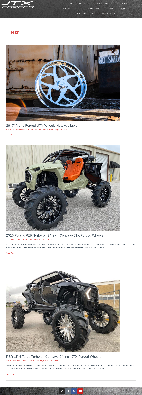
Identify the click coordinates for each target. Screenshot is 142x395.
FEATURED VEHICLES (110, 14)
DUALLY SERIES (111, 4)
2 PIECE (97, 4)
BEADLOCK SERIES (93, 9)
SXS (7, 130)
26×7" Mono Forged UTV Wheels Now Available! (42, 125)
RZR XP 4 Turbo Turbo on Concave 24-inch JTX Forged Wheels (53, 356)
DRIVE (124, 4)
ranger (56, 130)
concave (31, 361)
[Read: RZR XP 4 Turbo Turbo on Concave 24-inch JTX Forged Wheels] (63, 307)
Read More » (11, 134)
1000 (32, 130)
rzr (61, 130)
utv (67, 130)
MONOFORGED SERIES (72, 9)
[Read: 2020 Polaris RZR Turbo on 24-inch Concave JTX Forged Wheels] (63, 188)
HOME (70, 4)
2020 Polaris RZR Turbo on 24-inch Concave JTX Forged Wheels (54, 235)
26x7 (40, 130)
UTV (12, 130)
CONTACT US (81, 14)
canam (45, 130)
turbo (47, 239)
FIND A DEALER (126, 9)
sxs (64, 130)
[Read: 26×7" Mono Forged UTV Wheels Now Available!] (63, 83)
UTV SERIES (110, 9)
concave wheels (27, 239)
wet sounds (54, 361)
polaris (51, 130)
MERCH (94, 14)
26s (36, 130)
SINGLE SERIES (84, 4)
